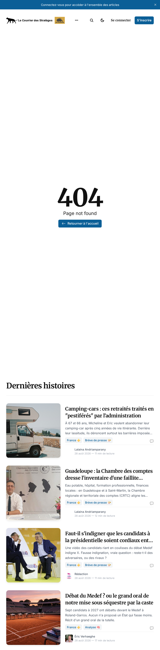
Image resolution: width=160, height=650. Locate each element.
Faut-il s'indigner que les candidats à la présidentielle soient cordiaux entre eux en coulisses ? (109, 540)
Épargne (72, 60)
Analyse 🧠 (92, 627)
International (76, 37)
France (71, 44)
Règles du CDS (76, 75)
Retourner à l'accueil (83, 223)
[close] (155, 5)
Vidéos (71, 67)
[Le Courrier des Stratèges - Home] (36, 20)
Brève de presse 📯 (98, 440)
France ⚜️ (73, 440)
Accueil (72, 29)
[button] (91, 20)
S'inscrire (144, 20)
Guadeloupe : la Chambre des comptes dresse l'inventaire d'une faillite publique (109, 478)
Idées (70, 52)
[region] (76, 20)
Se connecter (121, 20)
